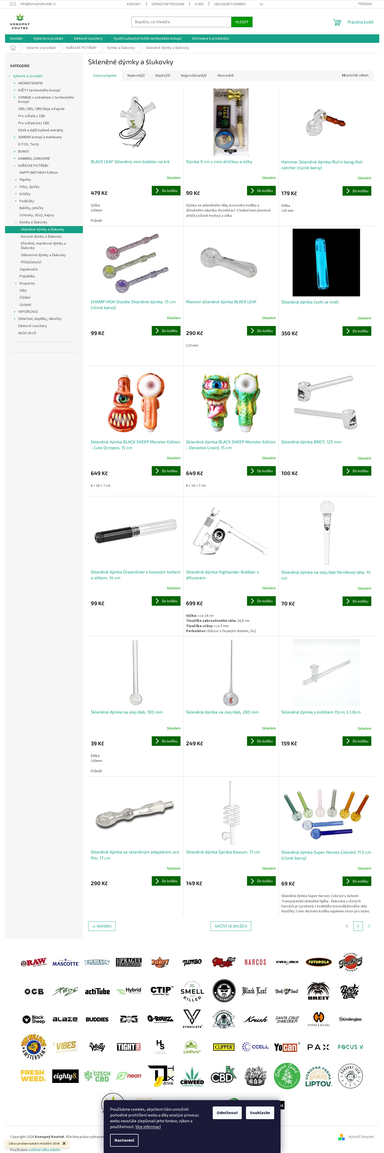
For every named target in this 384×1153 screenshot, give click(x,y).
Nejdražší (162, 75)
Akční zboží (27, 333)
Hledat (241, 22)
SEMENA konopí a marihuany (40, 137)
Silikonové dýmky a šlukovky (43, 255)
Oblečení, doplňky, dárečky (40, 318)
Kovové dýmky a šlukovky (41, 236)
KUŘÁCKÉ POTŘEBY (33, 165)
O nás (199, 4)
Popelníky (27, 276)
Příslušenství (31, 262)
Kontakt (134, 4)
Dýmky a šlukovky (34, 222)
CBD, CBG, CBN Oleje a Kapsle (41, 109)
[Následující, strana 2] (358, 926)
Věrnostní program (167, 4)
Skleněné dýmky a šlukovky (42, 229)
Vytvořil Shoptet (361, 1137)
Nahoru (104, 926)
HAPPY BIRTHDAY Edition (39, 172)
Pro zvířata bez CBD (33, 123)
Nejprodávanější (194, 75)
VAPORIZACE (28, 311)
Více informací (148, 1127)
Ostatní (25, 304)
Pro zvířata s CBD (31, 116)
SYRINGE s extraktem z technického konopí (46, 100)
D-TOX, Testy (28, 144)
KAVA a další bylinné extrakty (40, 130)
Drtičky (25, 194)
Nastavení (124, 1140)
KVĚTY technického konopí (39, 90)
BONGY (23, 151)
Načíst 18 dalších (231, 926)
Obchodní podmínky (230, 4)
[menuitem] (16, 38)
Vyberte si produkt (27, 76)
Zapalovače (29, 269)
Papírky (25, 179)
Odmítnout (227, 1113)
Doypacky (27, 283)
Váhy (23, 290)
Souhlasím (260, 1113)
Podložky (27, 201)
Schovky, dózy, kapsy (37, 215)
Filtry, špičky (30, 187)
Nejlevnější (136, 75)
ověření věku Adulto (44, 1150)
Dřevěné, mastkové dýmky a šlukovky (43, 246)
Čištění (25, 297)
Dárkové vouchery (32, 326)
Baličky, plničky (32, 208)
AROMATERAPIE (30, 83)
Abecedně (225, 75)
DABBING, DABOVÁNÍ (34, 158)
